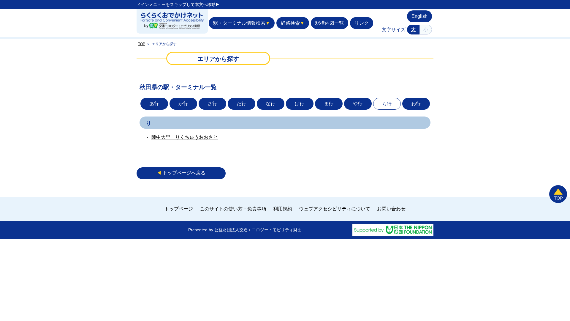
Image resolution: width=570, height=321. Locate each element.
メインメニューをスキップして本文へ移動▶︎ (178, 4)
